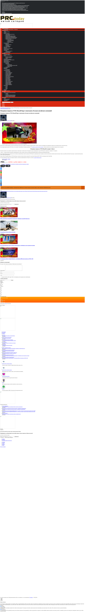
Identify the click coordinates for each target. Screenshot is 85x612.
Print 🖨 (3, 165)
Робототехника (9, 66)
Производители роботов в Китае (11, 36)
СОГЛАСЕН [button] (35, 597)
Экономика (5, 50)
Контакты (3, 12)
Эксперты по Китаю (7, 52)
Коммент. (3, 333)
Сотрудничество (6, 99)
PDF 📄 (8, 165)
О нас (5, 98)
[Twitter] (42, 169)
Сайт (1, 275)
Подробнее (31, 597)
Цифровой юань (8, 51)
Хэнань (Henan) (8, 77)
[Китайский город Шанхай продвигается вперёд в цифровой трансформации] (14, 408)
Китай (10, 191)
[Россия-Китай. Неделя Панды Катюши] (9, 230)
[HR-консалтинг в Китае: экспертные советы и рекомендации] (5, 413)
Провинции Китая (6, 70)
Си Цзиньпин (8, 69)
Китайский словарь (7, 54)
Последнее (3, 332)
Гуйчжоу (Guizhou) (8, 73)
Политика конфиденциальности (7, 13)
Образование (6, 67)
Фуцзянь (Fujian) (8, 74)
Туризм (5, 90)
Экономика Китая (7, 108)
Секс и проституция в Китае (6, 338)
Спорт (7, 86)
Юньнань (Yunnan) (8, 83)
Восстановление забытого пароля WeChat (8, 335)
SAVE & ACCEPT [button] (3, 611)
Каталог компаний (7, 33)
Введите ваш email (3, 204)
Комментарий (2, 270)
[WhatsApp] (42, 172)
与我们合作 (5, 100)
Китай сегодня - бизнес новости (7, 363)
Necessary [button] (1, 605)
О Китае (3, 53)
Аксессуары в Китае (10, 39)
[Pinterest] (42, 171)
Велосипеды (9, 41)
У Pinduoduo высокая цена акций (7, 345)
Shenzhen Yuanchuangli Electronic (10, 95)
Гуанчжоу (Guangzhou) (9, 56)
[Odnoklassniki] (42, 174)
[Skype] (42, 179)
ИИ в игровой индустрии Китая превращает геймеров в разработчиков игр (15, 218)
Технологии (7, 63)
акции (8, 191)
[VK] (42, 176)
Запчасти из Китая (10, 42)
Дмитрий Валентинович (6, 376)
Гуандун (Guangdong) (9, 72)
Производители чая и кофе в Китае (11, 38)
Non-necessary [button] (2, 608)
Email (1, 273)
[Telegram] (42, 181)
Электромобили (8, 46)
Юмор (7, 88)
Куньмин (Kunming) (9, 57)
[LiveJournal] (42, 183)
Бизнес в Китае (5, 30)
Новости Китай (27, 191)
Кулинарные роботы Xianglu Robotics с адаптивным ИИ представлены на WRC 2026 (15, 6)
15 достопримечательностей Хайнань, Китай (9, 340)
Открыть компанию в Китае (8, 48)
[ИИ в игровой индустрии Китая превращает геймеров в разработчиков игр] (6, 347)
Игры (6, 87)
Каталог (3, 91)
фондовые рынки (37, 191)
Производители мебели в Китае (10, 35)
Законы (5, 32)
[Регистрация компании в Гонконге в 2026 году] (9, 352)
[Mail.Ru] (42, 182)
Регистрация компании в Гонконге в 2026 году (9, 4)
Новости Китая (5, 28)
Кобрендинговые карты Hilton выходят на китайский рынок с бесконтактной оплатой (15, 10)
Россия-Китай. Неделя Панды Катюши (8, 3)
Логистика (5, 47)
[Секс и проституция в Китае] (6, 337)
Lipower (7, 93)
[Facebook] (42, 168)
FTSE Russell (5, 191)
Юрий (3, 382)
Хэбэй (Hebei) (8, 75)
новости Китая (32, 191)
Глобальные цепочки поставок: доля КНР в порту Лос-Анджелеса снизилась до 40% (15, 7)
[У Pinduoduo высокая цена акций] (4, 344)
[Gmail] (42, 175)
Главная (3, 11)
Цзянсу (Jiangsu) (8, 79)
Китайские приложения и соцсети (9, 59)
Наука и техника (6, 62)
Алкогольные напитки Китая (10, 34)
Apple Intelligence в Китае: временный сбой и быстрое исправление (12, 406)
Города (5, 55)
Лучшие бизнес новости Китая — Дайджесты (11, 29)
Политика (5, 68)
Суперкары (7, 45)
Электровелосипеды (10, 40)
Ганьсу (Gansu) (8, 71)
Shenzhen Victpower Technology (10, 96)
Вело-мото (7, 43)
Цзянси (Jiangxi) (8, 80)
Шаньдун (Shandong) (9, 84)
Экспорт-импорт (6, 49)
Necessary (2, 606)
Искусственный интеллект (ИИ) (12, 65)
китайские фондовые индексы (20, 191)
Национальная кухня (7, 61)
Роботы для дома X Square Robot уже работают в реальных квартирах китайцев (14, 9)
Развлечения (6, 85)
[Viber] (42, 178)
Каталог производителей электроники (9, 92)
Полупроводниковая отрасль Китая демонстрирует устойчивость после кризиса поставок (15, 5)
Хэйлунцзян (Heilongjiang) (10, 76)
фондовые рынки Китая (43, 191)
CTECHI (7, 94)
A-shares (1, 191)
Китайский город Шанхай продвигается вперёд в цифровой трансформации (13, 409)
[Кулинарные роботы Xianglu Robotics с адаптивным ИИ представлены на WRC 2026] (8, 357)
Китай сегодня (9, 120)
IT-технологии (9, 64)
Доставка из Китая (7, 31)
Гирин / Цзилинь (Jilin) (9, 81)
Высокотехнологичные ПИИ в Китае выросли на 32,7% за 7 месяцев (12, 8)
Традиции (5, 89)
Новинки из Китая (8, 44)
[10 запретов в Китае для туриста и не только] (4, 342)
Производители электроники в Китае (11, 37)
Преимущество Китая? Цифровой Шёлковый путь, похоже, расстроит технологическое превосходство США (18, 411)
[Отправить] (42, 185)
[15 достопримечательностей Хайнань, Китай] (7, 339)
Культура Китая (6, 60)
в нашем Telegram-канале (38, 157)
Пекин (7, 58)
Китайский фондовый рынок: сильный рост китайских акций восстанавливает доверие (15, 164)
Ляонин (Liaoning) (8, 82)
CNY (6, 303)
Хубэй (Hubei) (8, 78)
